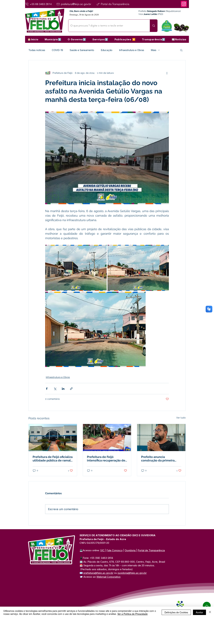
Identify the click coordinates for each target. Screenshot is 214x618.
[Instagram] (184, 4)
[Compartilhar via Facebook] (46, 388)
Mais (153, 50)
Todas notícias (36, 50)
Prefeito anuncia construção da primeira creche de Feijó (158, 458)
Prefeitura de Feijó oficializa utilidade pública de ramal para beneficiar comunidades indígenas (53, 458)
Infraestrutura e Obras (131, 50)
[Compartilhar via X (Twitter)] (55, 388)
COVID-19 (57, 50)
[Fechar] (210, 612)
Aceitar (199, 612)
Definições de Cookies (176, 612)
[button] (53, 39)
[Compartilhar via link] (71, 388)
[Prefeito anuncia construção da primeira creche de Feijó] (161, 437)
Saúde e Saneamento (82, 50)
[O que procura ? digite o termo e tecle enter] (153, 26)
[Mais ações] (167, 73)
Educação (106, 50)
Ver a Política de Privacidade (132, 613)
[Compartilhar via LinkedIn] (63, 388)
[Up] (207, 606)
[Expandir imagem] (76, 268)
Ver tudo (181, 417)
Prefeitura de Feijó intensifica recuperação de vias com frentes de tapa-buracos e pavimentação (106, 458)
